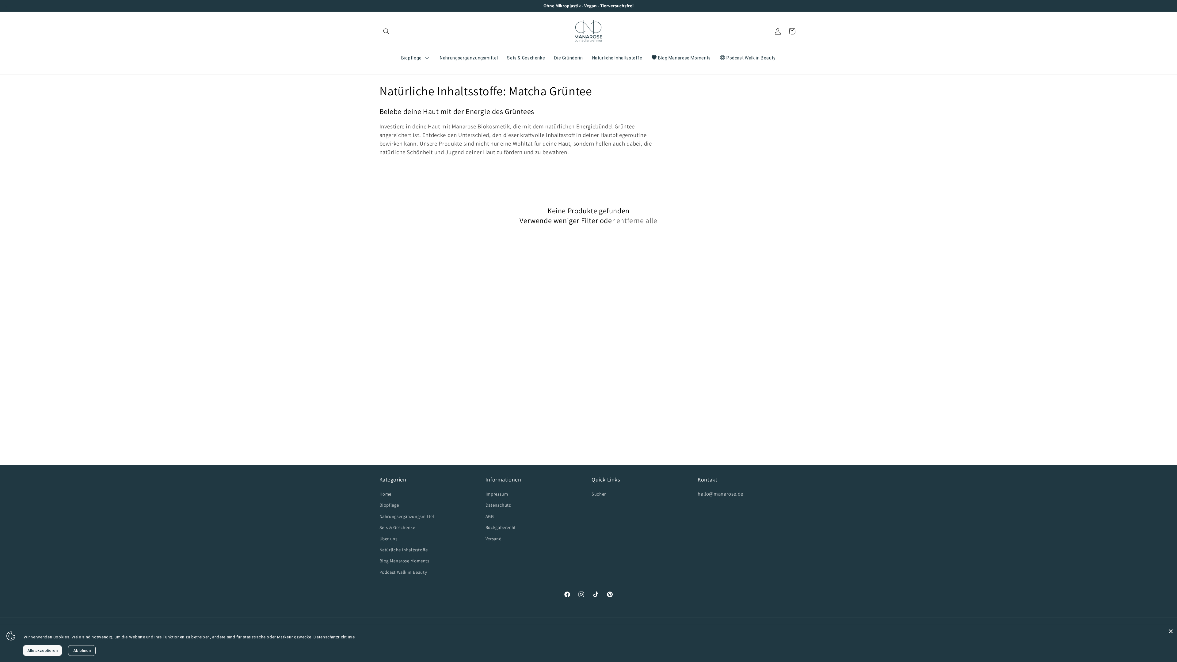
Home (385, 494)
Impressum (497, 494)
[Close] (1171, 631)
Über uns (388, 539)
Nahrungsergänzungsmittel (406, 516)
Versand (493, 539)
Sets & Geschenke (397, 527)
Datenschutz (498, 505)
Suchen (599, 494)
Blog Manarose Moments (404, 561)
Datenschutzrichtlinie (334, 637)
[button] (386, 31)
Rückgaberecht (501, 527)
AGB (490, 516)
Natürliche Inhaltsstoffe (403, 550)
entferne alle (636, 220)
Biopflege (389, 505)
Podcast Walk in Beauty (403, 572)
